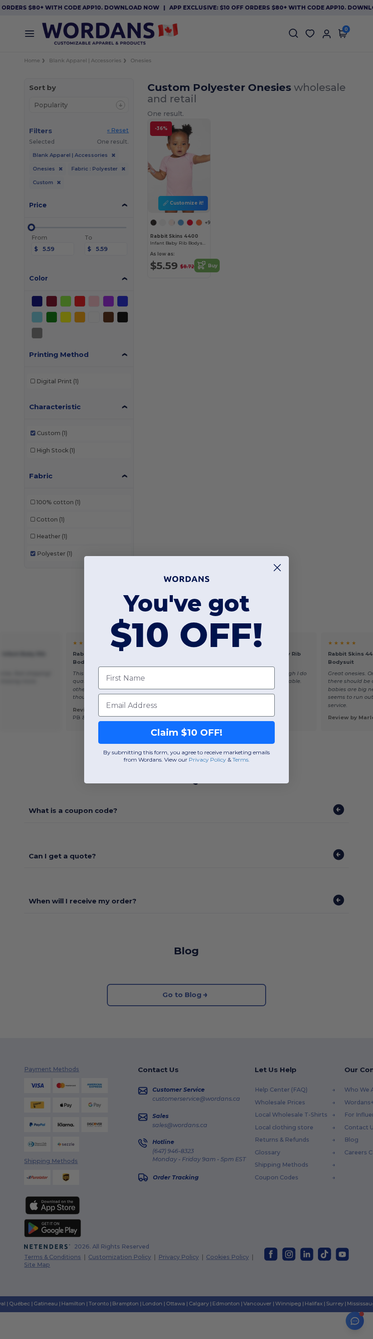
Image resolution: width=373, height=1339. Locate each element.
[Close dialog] (277, 568)
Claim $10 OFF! (186, 732)
